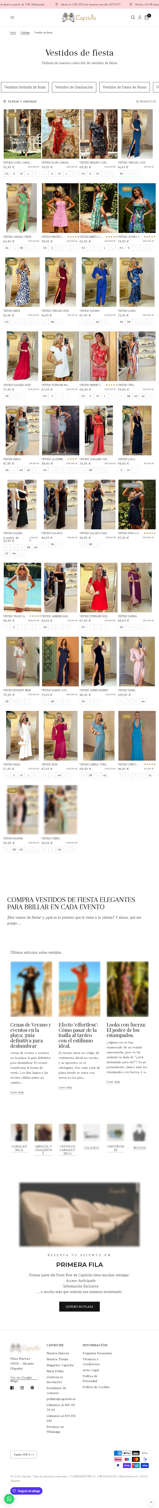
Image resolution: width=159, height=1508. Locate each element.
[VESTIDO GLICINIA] (99, 282)
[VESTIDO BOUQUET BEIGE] (22, 661)
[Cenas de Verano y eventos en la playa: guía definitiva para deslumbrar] (31, 989)
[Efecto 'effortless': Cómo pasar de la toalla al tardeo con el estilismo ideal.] (80, 989)
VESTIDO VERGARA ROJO (55, 310)
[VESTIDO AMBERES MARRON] (61, 587)
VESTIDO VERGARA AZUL (132, 162)
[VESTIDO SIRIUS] (22, 282)
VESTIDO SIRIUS (11, 310)
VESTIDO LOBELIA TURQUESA (95, 764)
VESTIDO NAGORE (13, 838)
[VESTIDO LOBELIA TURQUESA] (99, 736)
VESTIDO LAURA (127, 310)
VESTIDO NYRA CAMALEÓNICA (130, 533)
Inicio (13, 32)
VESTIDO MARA (11, 764)
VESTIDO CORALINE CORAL (95, 459)
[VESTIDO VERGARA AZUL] (137, 134)
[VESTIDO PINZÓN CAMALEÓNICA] (61, 208)
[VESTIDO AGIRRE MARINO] (99, 661)
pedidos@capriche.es (61, 1399)
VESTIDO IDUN (49, 764)
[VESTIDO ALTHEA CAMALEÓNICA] (137, 208)
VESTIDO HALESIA (13, 533)
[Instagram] (25, 1387)
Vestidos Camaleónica (67, 1150)
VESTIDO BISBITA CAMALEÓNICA (92, 236)
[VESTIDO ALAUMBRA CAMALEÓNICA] (61, 430)
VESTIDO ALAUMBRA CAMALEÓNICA (53, 459)
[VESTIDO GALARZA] (61, 504)
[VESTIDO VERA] (137, 356)
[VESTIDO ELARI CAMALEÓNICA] (61, 134)
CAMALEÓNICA (19, 1148)
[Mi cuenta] (139, 17)
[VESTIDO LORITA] (137, 736)
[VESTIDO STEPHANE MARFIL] (61, 356)
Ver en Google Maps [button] (21, 1377)
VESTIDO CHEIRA (50, 838)
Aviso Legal (91, 1370)
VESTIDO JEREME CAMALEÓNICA (92, 385)
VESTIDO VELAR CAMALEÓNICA (15, 616)
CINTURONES (115, 1148)
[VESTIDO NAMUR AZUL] (61, 661)
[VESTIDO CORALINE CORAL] (99, 430)
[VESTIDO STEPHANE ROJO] (99, 587)
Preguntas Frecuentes (97, 1353)
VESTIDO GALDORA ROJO (17, 385)
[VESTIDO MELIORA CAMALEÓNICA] (99, 134)
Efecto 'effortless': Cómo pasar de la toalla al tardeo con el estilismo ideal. (78, 1035)
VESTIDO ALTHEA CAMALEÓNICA (130, 236)
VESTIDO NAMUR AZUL (54, 690)
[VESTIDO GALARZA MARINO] (99, 504)
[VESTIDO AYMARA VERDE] (22, 208)
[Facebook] (14, 1387)
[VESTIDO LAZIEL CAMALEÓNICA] (22, 134)
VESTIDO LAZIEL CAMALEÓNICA (18, 162)
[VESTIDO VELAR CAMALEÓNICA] (22, 587)
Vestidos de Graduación (74, 87)
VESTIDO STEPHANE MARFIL (56, 385)
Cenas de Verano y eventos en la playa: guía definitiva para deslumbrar (30, 1035)
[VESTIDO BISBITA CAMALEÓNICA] (99, 208)
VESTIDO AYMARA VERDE (17, 236)
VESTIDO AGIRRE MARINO (94, 690)
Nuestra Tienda (57, 1359)
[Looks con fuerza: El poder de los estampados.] (128, 989)
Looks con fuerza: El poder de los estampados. (126, 1029)
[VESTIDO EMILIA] (22, 430)
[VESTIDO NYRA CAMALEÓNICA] (137, 504)
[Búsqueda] (133, 17)
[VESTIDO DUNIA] (137, 661)
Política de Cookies (96, 1387)
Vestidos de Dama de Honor (125, 87)
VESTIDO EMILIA (12, 459)
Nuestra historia (58, 1353)
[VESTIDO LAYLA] (137, 430)
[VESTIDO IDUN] (61, 736)
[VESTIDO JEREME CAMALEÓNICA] (99, 356)
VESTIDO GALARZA (52, 533)
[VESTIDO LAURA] (137, 282)
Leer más (17, 1092)
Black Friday (55, 1371)
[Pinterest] (35, 1387)
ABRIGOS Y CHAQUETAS (43, 1150)
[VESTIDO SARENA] (137, 587)
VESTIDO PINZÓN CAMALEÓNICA (53, 236)
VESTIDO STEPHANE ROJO (94, 616)
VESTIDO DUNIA (126, 690)
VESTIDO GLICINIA (90, 310)
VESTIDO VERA (126, 385)
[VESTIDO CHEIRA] (61, 810)
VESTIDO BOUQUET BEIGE (17, 690)
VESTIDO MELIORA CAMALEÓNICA (95, 162)
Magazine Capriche (60, 1365)
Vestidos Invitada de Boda (25, 87)
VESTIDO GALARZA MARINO (95, 533)
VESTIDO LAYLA (126, 459)
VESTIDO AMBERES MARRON (56, 616)
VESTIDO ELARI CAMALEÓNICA (56, 162)
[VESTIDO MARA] (22, 736)
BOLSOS (140, 1147)
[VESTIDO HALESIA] (22, 504)
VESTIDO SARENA (127, 616)
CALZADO (91, 1147)
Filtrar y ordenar (22, 101)
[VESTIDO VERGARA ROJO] (61, 282)
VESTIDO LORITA (127, 764)
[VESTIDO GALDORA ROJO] (22, 356)
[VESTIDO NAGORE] (22, 810)
